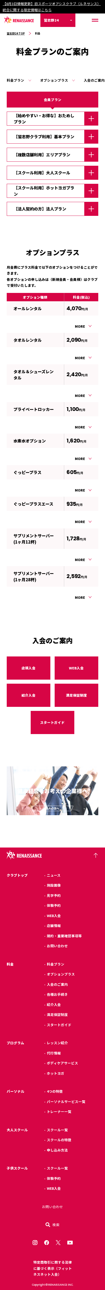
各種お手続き (57, 994)
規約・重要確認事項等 (64, 935)
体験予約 (54, 905)
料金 (10, 964)
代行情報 (54, 1053)
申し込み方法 (57, 1150)
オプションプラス (54, 80)
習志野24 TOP (16, 33)
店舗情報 (54, 925)
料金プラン (15, 80)
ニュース (54, 875)
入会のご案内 (57, 984)
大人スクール (17, 1129)
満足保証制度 (76, 695)
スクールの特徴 (59, 1139)
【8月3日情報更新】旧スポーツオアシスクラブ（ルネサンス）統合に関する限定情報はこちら (52, 6)
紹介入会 (29, 695)
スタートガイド (52, 722)
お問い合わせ (57, 945)
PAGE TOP (96, 855)
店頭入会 (29, 667)
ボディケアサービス (62, 1063)
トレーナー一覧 (59, 1111)
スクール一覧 (57, 1129)
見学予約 (54, 895)
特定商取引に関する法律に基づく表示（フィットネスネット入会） (52, 1268)
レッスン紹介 (57, 1042)
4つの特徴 (55, 1091)
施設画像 (54, 885)
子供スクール (17, 1168)
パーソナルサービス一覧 (66, 1101)
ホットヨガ (55, 1073)
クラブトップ (17, 875)
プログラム (15, 1042)
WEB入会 (76, 667)
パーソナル (15, 1091)
